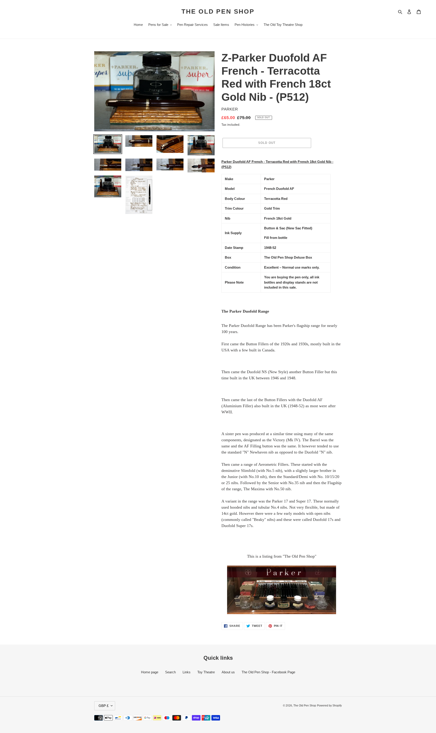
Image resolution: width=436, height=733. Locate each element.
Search (170, 672)
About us (228, 672)
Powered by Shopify (329, 705)
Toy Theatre (206, 672)
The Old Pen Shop (218, 11)
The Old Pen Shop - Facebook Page (268, 672)
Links (187, 672)
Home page (149, 672)
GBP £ (104, 706)
